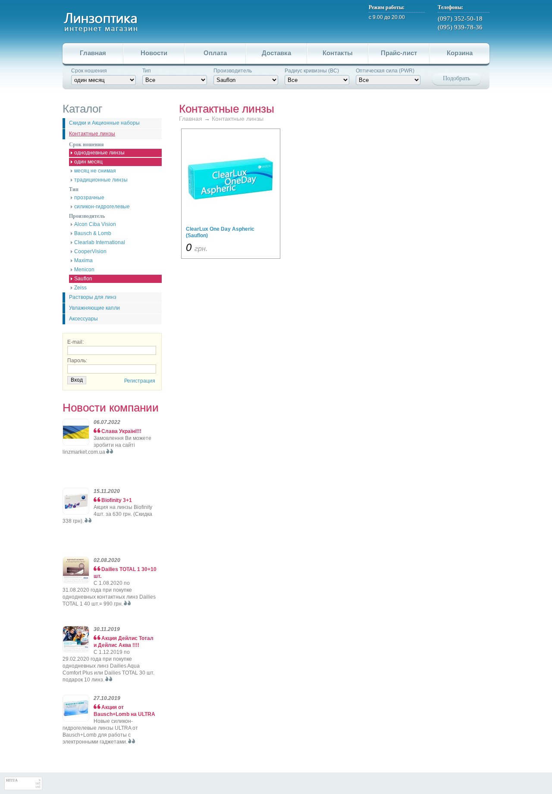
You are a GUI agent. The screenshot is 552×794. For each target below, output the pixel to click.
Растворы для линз (92, 297)
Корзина (460, 52)
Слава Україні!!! (121, 431)
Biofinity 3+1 (116, 500)
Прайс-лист (399, 52)
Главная (93, 52)
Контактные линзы (92, 134)
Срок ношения (89, 71)
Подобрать (456, 78)
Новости (154, 52)
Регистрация (139, 381)
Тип (146, 71)
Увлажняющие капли (94, 308)
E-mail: (75, 342)
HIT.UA (12, 780)
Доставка (276, 52)
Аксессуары (83, 319)
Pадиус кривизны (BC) (312, 71)
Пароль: (77, 361)
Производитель (232, 71)
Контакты (338, 52)
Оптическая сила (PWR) (385, 71)
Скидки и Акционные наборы (104, 123)
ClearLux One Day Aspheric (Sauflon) (220, 232)
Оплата (215, 52)
